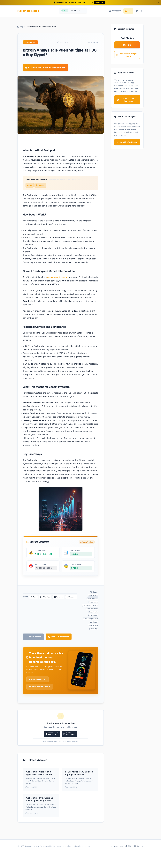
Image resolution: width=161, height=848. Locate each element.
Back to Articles (34, 637)
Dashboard (116, 11)
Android (41, 185)
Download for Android (41, 687)
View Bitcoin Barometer (128, 99)
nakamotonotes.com (57, 277)
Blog (130, 11)
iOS (30, 185)
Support (140, 846)
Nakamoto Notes (28, 10)
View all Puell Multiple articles (128, 55)
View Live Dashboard (60, 637)
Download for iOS (38, 679)
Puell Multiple (30, 42)
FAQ (140, 11)
